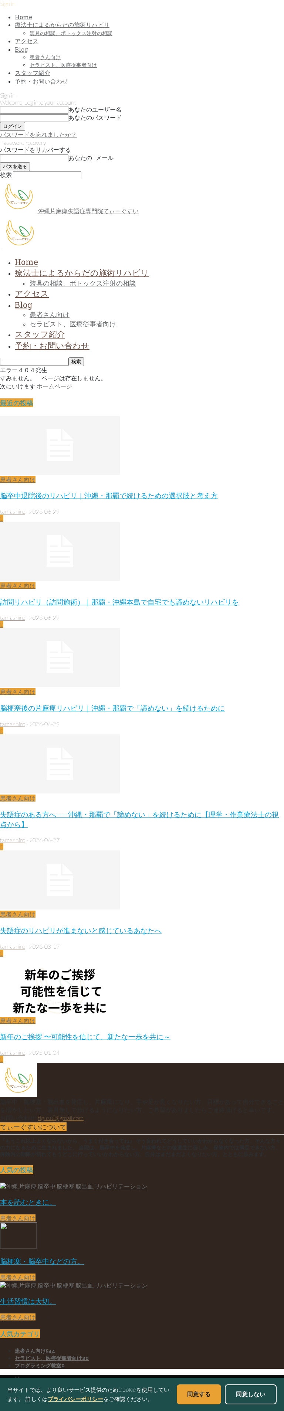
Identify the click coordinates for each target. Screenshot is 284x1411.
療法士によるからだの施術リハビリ (62, 24)
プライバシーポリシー (75, 1398)
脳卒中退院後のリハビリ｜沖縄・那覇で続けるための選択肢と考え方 (109, 495)
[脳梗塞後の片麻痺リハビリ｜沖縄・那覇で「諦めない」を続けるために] (60, 684)
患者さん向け (45, 57)
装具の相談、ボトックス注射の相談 (71, 33)
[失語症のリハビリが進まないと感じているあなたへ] (60, 907)
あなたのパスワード (95, 117)
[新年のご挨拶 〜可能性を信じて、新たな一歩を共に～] (60, 1013)
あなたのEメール (91, 157)
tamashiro (12, 511)
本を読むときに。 (28, 1202)
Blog (21, 49)
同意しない (251, 1394)
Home (23, 17)
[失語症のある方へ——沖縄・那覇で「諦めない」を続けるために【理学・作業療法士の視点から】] (60, 791)
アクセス (26, 41)
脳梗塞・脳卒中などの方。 (42, 1261)
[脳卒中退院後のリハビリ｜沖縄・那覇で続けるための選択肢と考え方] (60, 472)
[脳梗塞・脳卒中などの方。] (18, 1246)
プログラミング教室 (40, 1365)
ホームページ (54, 386)
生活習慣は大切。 (28, 1301)
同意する (199, 1394)
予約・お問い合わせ (41, 81)
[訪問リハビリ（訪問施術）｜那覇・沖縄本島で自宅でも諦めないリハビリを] (60, 578)
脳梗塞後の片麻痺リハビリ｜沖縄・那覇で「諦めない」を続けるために (112, 708)
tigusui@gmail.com (61, 1117)
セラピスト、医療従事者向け (63, 64)
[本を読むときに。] (74, 1186)
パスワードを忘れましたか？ (38, 134)
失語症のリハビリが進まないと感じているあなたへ (81, 930)
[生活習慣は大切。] (74, 1285)
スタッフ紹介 (32, 72)
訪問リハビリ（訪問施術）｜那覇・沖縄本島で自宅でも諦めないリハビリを (119, 601)
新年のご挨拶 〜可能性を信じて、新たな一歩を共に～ (85, 1036)
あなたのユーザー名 (95, 109)
